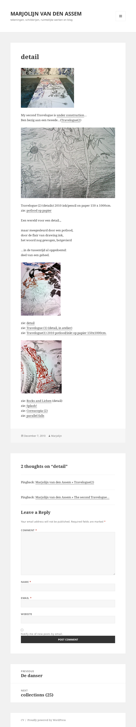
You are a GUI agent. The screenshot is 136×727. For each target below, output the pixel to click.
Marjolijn (56, 435)
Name (26, 582)
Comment (29, 530)
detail (31, 323)
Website (26, 614)
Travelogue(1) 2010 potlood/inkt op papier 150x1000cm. (66, 333)
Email (26, 598)
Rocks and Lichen (39, 401)
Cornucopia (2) (37, 411)
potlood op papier (39, 210)
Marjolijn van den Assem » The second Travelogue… (72, 497)
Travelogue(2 (70, 120)
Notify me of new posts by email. (42, 634)
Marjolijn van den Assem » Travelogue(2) (64, 482)
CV (22, 720)
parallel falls (35, 416)
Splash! (31, 406)
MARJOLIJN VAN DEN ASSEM (46, 13)
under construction (70, 115)
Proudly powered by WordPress (46, 720)
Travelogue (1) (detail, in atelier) (49, 328)
